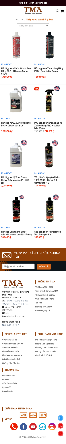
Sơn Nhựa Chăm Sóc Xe (12, 344)
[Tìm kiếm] (57, 11)
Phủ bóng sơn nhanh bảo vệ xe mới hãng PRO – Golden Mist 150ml (48, 126)
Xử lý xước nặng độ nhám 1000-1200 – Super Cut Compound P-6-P (47, 180)
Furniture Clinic (8, 375)
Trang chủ (18, 19)
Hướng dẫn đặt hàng (44, 344)
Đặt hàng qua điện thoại (46, 340)
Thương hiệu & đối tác (45, 295)
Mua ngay (6, 64)
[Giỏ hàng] (62, 10)
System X (6, 387)
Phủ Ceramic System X (12, 355)
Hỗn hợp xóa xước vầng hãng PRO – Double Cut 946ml (48, 69)
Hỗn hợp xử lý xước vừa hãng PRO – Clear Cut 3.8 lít (16, 124)
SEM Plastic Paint (9, 383)
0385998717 (10, 325)
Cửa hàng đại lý (42, 310)
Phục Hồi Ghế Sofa (10, 351)
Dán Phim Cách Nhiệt (11, 359)
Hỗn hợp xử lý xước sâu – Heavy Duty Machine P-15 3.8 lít (15, 180)
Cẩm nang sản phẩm (44, 299)
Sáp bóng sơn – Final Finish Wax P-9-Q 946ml (47, 233)
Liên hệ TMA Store (43, 307)
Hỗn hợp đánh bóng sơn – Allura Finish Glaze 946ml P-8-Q (16, 233)
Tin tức (38, 303)
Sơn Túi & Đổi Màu (10, 347)
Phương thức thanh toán (46, 347)
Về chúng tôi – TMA (44, 287)
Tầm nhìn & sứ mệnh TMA (46, 291)
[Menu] (4, 11)
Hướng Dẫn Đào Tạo (11, 363)
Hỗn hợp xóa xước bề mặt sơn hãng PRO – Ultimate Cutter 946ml (16, 71)
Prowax (5, 379)
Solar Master (8, 391)
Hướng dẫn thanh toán (45, 351)
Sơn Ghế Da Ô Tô (9, 340)
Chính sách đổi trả (43, 355)
